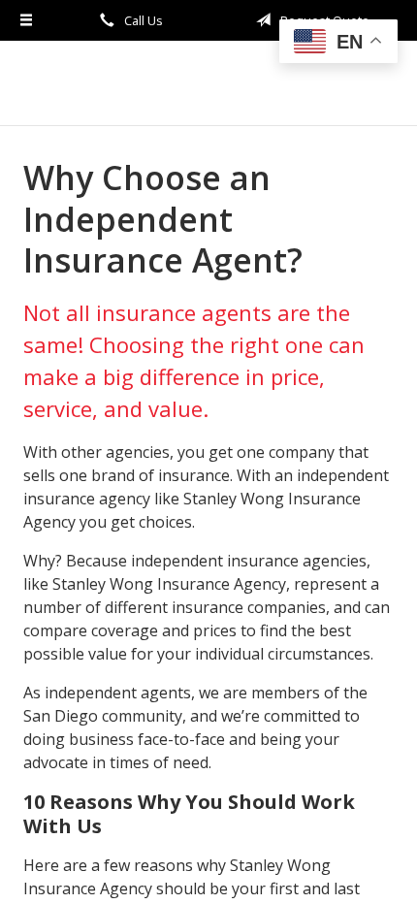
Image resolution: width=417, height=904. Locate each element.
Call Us (142, 20)
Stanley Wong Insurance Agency (208, 83)
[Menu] (26, 20)
